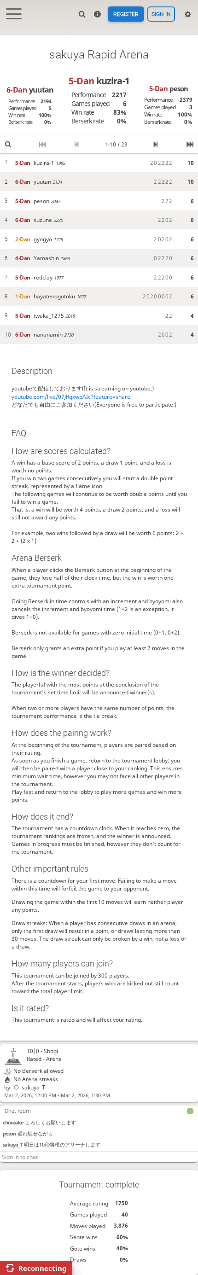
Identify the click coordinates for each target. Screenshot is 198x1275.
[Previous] (77, 144)
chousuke (13, 1122)
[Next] (156, 144)
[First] (43, 144)
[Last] (190, 144)
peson (9, 1133)
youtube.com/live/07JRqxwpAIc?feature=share (71, 397)
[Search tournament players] (8, 144)
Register (126, 14)
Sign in (161, 14)
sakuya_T (33, 1087)
